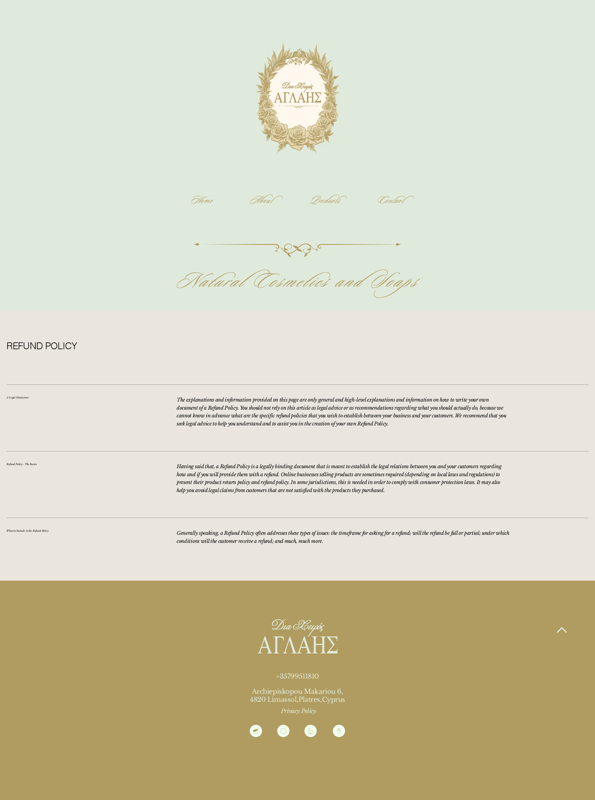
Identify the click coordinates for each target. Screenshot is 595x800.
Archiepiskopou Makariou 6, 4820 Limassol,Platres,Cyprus (297, 695)
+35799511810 (297, 676)
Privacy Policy (298, 710)
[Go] (562, 630)
